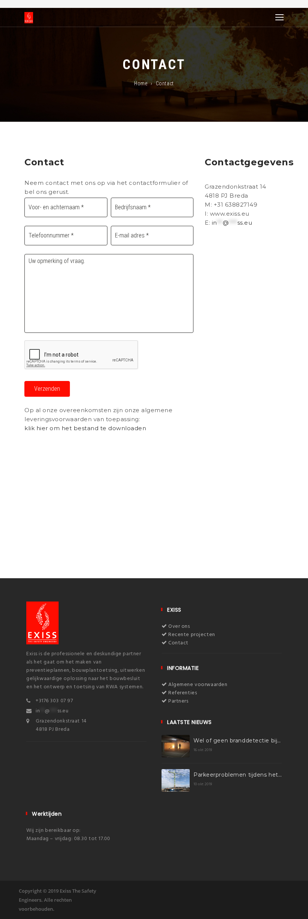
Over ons (178, 626)
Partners (178, 701)
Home (141, 83)
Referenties (182, 693)
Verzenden (47, 388)
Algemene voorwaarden (197, 684)
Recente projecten (191, 634)
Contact (178, 643)
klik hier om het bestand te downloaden (85, 428)
